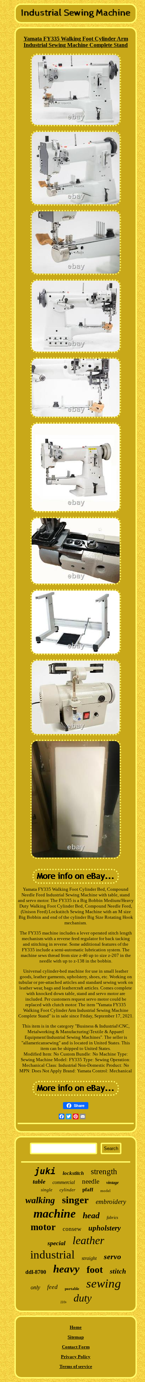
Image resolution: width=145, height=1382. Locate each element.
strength (104, 1171)
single (46, 1189)
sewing (103, 1283)
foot (95, 1269)
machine (54, 1213)
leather (88, 1240)
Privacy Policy (75, 1356)
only (35, 1287)
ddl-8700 (35, 1272)
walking (40, 1200)
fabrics (112, 1217)
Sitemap (76, 1337)
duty (83, 1298)
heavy (66, 1269)
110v (63, 1302)
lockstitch (73, 1173)
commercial (63, 1182)
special (56, 1243)
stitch (118, 1271)
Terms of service (75, 1366)
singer (75, 1199)
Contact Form (76, 1346)
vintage (112, 1182)
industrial (52, 1254)
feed (52, 1287)
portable (72, 1288)
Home (76, 1327)
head (91, 1215)
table (39, 1181)
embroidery (111, 1201)
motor (43, 1227)
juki (45, 1171)
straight (89, 1258)
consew (72, 1229)
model (105, 1191)
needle (90, 1181)
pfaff (87, 1189)
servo (112, 1256)
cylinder (67, 1189)
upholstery (104, 1228)
